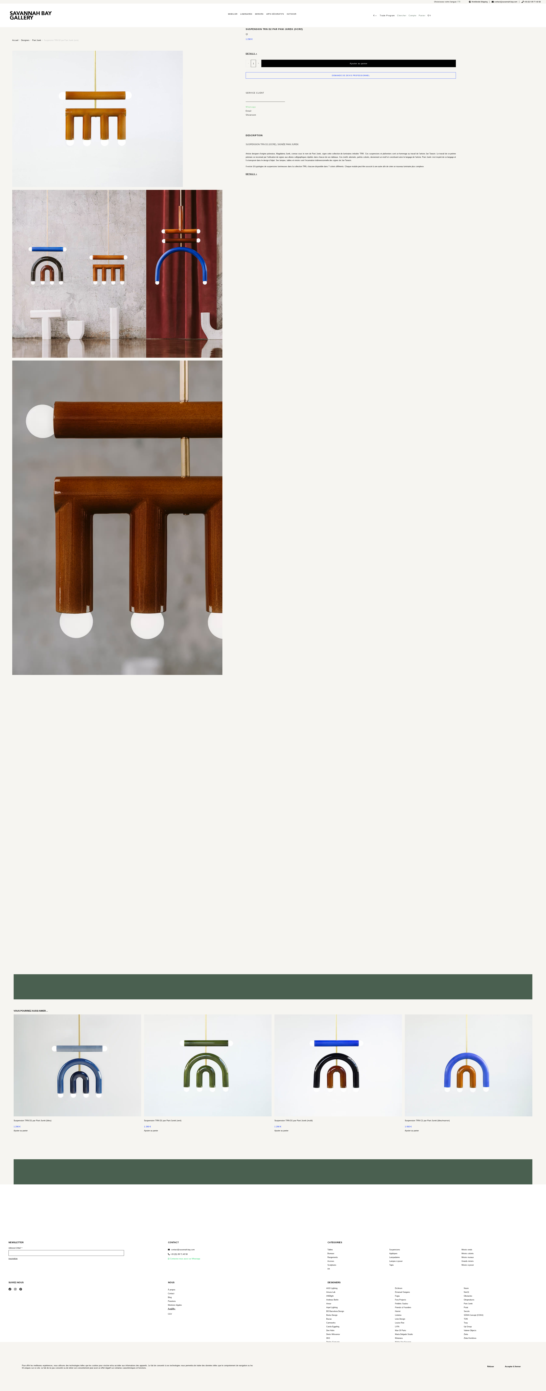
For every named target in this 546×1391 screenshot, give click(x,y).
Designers (25, 40)
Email (249, 111)
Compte (412, 15)
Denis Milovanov (333, 1334)
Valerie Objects (470, 1330)
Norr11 (466, 1292)
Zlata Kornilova (470, 1338)
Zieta (466, 1334)
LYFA (397, 1327)
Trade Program (387, 15)
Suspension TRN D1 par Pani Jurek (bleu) (32, 1120)
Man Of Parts (400, 1330)
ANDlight (330, 1296)
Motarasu (399, 1338)
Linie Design (400, 1319)
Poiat (466, 1307)
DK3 (328, 1338)
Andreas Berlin (332, 1300)
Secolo (467, 1311)
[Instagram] (15, 1289)
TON (466, 1319)
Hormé (397, 1311)
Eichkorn (398, 1288)
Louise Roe (399, 1323)
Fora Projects (400, 1300)
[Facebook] (10, 1289)
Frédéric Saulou (401, 1304)
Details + (251, 54)
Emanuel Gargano (402, 1292)
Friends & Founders (403, 1307)
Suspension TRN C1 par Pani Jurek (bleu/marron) (427, 1120)
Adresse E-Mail (15, 1248)
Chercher (401, 15)
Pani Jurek (36, 40)
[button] (178, 1254)
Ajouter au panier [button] (21, 1131)
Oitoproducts (469, 1300)
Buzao (329, 1319)
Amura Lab (330, 1292)
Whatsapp (251, 107)
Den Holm (330, 1330)
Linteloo (398, 1315)
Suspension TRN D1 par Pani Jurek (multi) (293, 1120)
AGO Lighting (331, 1288)
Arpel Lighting (332, 1307)
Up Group (468, 1327)
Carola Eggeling (332, 1327)
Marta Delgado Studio (404, 1334)
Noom (466, 1288)
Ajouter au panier (358, 63)
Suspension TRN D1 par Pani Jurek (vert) (162, 1120)
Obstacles (468, 1296)
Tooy (466, 1323)
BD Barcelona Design (335, 1311)
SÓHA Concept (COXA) (473, 1315)
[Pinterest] (20, 1289)
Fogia (397, 1296)
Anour (328, 1304)
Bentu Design (331, 1315)
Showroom (251, 115)
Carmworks (331, 1323)
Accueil (15, 40)
